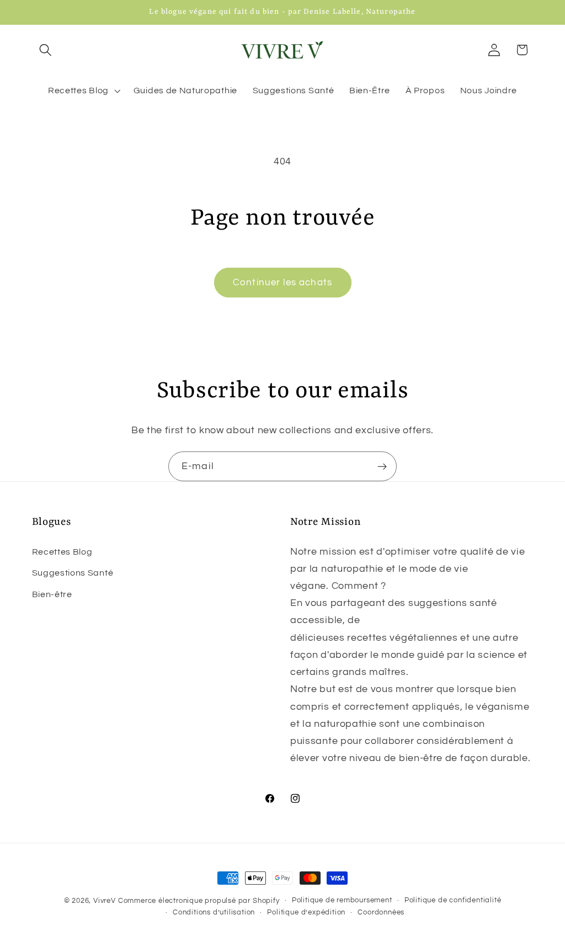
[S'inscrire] (382, 466)
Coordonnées (381, 912)
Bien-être (52, 594)
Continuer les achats (282, 283)
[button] (46, 50)
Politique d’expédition (306, 912)
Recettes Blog (62, 551)
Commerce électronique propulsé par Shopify (199, 901)
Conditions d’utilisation (214, 912)
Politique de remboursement (342, 900)
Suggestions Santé (73, 572)
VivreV (104, 901)
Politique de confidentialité (453, 900)
